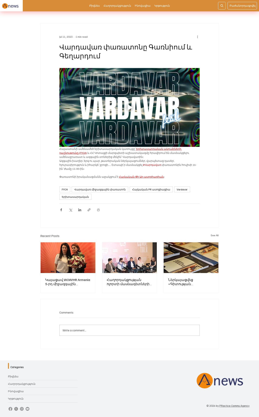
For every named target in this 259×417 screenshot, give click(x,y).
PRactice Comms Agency (234, 405)
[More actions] (197, 36)
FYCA (65, 189)
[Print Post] (98, 210)
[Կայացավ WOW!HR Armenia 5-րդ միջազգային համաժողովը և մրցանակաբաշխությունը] (68, 257)
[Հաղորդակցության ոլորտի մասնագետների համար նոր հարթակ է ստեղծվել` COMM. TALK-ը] (129, 257)
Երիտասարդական (75, 196)
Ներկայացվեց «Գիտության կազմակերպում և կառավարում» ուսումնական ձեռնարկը (190, 282)
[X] (16, 409)
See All (215, 235)
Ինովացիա (16, 391)
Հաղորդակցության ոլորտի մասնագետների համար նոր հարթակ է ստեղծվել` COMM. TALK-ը (128, 282)
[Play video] (129, 107)
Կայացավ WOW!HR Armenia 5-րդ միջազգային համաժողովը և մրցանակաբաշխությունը (67, 282)
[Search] (222, 5)
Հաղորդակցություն (21, 383)
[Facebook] (10, 409)
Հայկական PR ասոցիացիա (151, 189)
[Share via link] (89, 210)
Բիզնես (13, 376)
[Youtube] (27, 409)
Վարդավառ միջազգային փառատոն (100, 189)
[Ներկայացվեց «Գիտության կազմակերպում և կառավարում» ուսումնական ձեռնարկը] (191, 257)
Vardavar (182, 189)
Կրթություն (16, 398)
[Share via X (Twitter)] (70, 210)
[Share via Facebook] (61, 210)
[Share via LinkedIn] (80, 210)
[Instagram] (22, 409)
